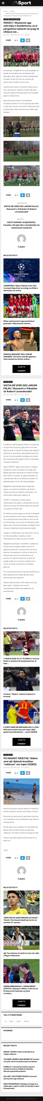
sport (19, 1021)
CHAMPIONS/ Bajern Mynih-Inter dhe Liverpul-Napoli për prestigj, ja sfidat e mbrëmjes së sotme (20, 287)
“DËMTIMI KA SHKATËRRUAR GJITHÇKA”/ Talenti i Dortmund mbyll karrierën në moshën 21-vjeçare (21, 920)
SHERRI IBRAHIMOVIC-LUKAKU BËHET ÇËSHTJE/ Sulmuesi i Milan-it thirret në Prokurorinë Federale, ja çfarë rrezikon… (20, 989)
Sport (18, 19)
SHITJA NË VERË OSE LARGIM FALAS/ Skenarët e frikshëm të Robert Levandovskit (21, 209)
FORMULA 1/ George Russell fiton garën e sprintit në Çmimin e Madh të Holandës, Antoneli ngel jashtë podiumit (19, 1069)
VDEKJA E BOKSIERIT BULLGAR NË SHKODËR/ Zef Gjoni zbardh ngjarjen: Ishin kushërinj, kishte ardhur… (19, 356)
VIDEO (5, 850)
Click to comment (21, 369)
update (26, 1021)
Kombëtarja (12, 19)
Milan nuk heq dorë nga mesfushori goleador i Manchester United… (19, 322)
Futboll (6, 19)
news (11, 1021)
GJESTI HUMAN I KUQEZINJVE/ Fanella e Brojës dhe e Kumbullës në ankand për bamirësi (21, 225)
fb (5, 1021)
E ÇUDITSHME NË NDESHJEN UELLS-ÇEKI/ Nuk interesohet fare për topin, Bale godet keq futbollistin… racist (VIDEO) (21, 729)
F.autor (7, 35)
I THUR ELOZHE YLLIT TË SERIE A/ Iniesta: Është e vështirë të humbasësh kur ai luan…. (21, 660)
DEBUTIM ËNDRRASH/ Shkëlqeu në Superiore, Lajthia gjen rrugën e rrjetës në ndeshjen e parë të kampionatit (21, 1086)
